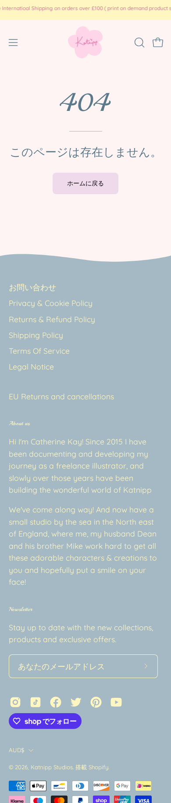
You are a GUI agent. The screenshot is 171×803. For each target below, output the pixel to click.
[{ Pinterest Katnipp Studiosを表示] (96, 702)
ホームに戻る (85, 183)
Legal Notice (31, 366)
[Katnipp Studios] (85, 42)
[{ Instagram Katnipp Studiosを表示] (15, 702)
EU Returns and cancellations (61, 396)
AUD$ (16, 749)
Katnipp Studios (52, 767)
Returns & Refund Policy (52, 319)
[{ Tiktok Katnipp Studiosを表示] (35, 702)
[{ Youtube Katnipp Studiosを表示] (116, 702)
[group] (85, 9)
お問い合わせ (32, 287)
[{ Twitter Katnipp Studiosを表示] (75, 702)
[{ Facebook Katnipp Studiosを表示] (55, 702)
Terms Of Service (39, 350)
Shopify (98, 767)
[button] (138, 42)
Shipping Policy (36, 335)
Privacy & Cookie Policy (51, 303)
